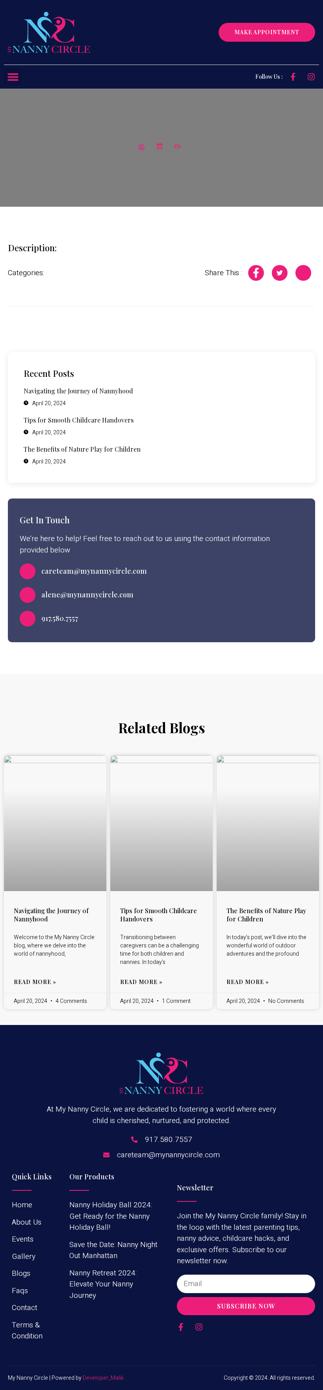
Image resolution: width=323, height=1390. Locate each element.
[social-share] (256, 273)
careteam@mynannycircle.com (94, 571)
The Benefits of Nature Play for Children (266, 914)
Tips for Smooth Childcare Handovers (158, 914)
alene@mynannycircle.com (87, 594)
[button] (13, 76)
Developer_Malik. (104, 1378)
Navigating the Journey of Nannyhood (51, 914)
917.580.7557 (59, 618)
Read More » (35, 982)
